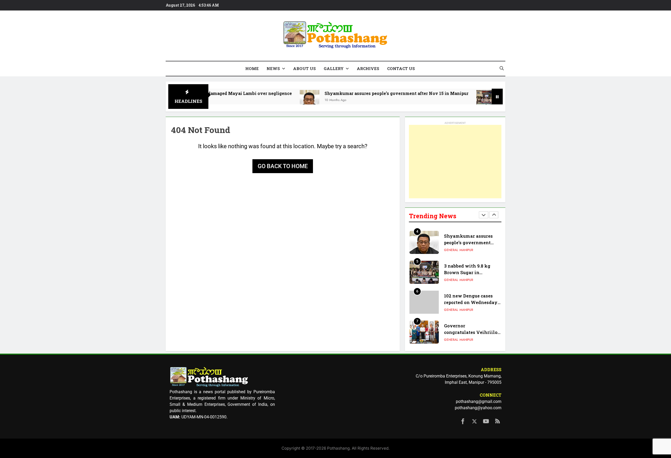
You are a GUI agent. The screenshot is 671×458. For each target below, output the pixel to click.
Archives (368, 68)
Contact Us (401, 68)
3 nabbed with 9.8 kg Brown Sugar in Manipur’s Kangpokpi (468, 272)
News (273, 68)
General (451, 250)
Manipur (466, 250)
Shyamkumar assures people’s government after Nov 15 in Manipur (378, 93)
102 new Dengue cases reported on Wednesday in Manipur (470, 302)
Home (252, 68)
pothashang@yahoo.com (478, 407)
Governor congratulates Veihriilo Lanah (470, 332)
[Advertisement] (455, 161)
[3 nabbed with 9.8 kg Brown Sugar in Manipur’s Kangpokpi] (468, 100)
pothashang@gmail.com (478, 401)
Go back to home (283, 166)
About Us (304, 68)
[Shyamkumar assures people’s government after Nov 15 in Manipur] (291, 100)
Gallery (334, 68)
